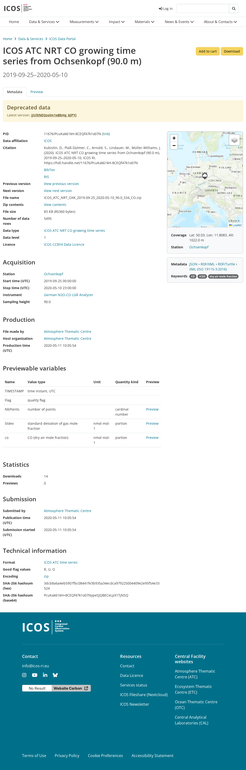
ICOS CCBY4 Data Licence (64, 244)
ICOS (48, 140)
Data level (11, 237)
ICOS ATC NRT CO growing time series (74, 230)
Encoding (10, 576)
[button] (44, 21)
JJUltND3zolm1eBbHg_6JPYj (53, 115)
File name (11, 197)
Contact (127, 666)
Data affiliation (15, 140)
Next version (13, 190)
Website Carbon (68, 688)
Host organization (18, 338)
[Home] (18, 8)
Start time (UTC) (16, 281)
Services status (133, 685)
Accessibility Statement (152, 755)
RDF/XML (208, 264)
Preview (37, 92)
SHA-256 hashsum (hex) (18, 586)
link (106, 133)
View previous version (61, 183)
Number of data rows (16, 221)
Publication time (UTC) (16, 520)
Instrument (12, 294)
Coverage (178, 235)
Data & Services (30, 38)
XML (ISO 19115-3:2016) (208, 269)
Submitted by (14, 510)
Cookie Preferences (105, 755)
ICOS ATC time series (61, 562)
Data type (11, 230)
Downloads (12, 476)
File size (9, 211)
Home (7, 38)
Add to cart (208, 51)
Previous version (17, 183)
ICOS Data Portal (62, 38)
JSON (193, 264)
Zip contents (13, 204)
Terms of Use (34, 755)
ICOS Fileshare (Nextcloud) (144, 694)
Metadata (179, 264)
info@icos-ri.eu (35, 666)
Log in (168, 8)
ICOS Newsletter (134, 704)
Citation (9, 147)
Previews (10, 483)
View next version (58, 190)
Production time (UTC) (16, 348)
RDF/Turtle (227, 264)
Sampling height (16, 301)
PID (6, 133)
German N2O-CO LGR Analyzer (68, 294)
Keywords (179, 276)
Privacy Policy (67, 755)
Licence (9, 244)
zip (46, 576)
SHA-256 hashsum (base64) (18, 598)
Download (232, 51)
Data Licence (131, 675)
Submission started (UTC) (19, 532)
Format (9, 562)
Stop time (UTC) (16, 288)
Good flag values (17, 569)
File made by (13, 331)
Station (9, 274)
